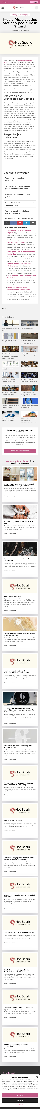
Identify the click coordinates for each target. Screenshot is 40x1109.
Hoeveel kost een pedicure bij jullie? (20, 196)
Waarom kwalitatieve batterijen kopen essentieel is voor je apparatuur (29, 381)
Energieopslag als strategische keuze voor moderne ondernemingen (29, 407)
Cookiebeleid (19, 1104)
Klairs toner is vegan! (12, 596)
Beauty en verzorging (20, 15)
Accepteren (20, 1095)
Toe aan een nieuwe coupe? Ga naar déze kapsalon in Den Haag (18, 784)
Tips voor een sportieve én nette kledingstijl (17, 559)
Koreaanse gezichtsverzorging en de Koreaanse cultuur (18, 746)
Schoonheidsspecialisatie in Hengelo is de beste (20, 896)
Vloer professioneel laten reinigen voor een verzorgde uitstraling (28, 394)
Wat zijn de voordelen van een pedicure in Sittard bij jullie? (20, 187)
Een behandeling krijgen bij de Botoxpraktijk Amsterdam (16, 970)
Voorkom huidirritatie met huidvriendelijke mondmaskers (16, 671)
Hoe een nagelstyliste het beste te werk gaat (20, 522)
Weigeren (20, 1100)
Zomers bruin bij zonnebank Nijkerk (18, 1007)
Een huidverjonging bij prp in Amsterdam (16, 1045)
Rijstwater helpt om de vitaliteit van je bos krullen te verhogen (19, 634)
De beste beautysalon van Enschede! (19, 932)
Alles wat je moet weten (13, 820)
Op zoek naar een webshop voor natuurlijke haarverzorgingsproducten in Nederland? (19, 709)
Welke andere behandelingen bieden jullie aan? (20, 212)
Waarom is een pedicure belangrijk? (20, 179)
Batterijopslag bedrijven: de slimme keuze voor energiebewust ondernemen (29, 420)
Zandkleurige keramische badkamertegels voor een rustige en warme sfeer (28, 341)
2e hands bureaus (26, 368)
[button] (37, 1077)
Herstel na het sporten (16, 242)
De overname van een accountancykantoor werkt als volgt (10, 328)
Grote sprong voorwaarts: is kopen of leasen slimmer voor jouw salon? (19, 485)
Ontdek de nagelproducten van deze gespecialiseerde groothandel (19, 858)
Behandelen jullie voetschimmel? (20, 204)
